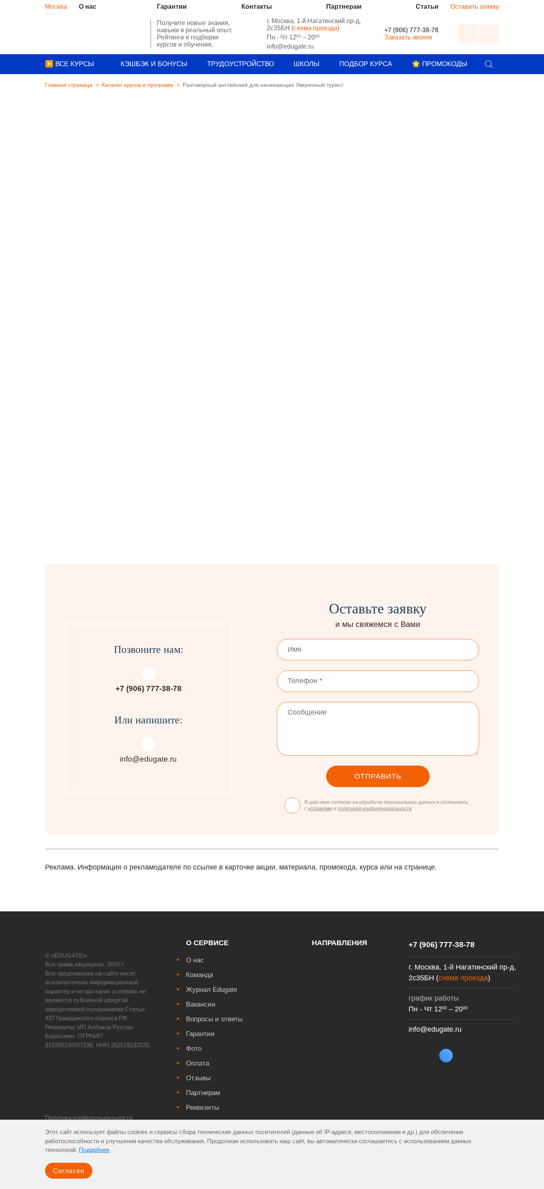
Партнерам (203, 1092)
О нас (195, 960)
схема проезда (315, 28)
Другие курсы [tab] (348, 331)
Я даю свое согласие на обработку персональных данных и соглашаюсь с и (386, 805)
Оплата (197, 1063)
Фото (194, 1048)
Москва (56, 6)
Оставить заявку (474, 6)
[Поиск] (489, 64)
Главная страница (68, 85)
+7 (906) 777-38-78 (411, 30)
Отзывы (198, 1078)
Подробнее (94, 1149)
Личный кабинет (468, 34)
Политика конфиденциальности (88, 1117)
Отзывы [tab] (264, 329)
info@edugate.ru (290, 46)
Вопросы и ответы (214, 1019)
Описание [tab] (188, 331)
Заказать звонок (408, 37)
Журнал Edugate (211, 989)
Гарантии (200, 1033)
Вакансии (200, 1004)
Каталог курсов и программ (137, 85)
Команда (199, 975)
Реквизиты (202, 1107)
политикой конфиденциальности (374, 808)
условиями (320, 808)
